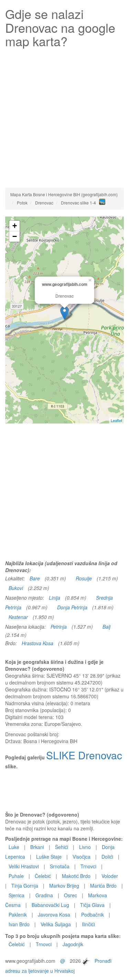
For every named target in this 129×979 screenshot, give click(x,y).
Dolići (107, 856)
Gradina (44, 895)
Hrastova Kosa (37, 643)
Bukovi (16, 588)
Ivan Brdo (19, 924)
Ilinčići (88, 924)
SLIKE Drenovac (84, 755)
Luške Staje (49, 856)
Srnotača (59, 866)
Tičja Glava (92, 904)
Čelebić (43, 875)
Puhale (16, 875)
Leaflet (116, 420)
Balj (106, 626)
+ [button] (14, 225)
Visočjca (81, 856)
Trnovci (88, 866)
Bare (35, 578)
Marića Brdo (103, 885)
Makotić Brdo (76, 875)
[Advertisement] (64, 116)
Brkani (37, 846)
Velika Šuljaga (56, 924)
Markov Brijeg (64, 885)
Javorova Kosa (54, 914)
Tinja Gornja (24, 885)
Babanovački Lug (50, 904)
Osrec (70, 895)
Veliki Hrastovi (24, 866)
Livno (85, 846)
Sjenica (16, 895)
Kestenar (18, 616)
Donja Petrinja (72, 607)
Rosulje (84, 578)
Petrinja (59, 626)
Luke (14, 846)
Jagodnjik (73, 944)
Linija (54, 597)
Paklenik (18, 914)
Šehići (61, 846)
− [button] (14, 236)
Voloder (109, 875)
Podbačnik (92, 914)
